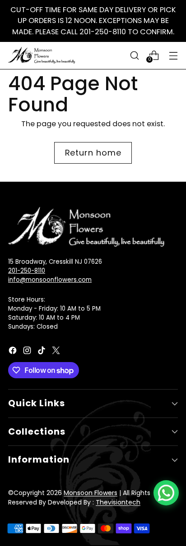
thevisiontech (118, 502)
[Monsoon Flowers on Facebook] (13, 352)
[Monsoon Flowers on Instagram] (28, 352)
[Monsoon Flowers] (42, 55)
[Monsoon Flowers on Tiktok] (42, 352)
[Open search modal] (134, 55)
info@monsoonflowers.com (50, 279)
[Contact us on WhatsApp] (166, 492)
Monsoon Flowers (90, 492)
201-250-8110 (26, 270)
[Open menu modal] (173, 55)
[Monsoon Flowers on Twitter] (56, 352)
